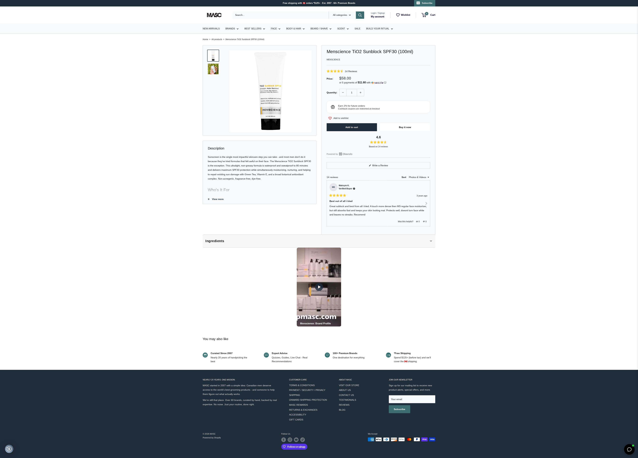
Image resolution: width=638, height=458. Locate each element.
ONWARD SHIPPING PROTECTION (308, 400)
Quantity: (332, 92)
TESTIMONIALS (347, 400)
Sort (404, 177)
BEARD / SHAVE (319, 28)
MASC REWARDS (298, 405)
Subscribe (427, 3)
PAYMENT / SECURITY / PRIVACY (307, 390)
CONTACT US (346, 395)
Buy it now (405, 127)
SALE (357, 28)
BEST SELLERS (252, 28)
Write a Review (384, 166)
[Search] (360, 15)
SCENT (341, 28)
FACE (274, 28)
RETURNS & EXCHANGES (303, 410)
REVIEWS (344, 405)
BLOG (342, 410)
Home (205, 39)
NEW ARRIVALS (211, 28)
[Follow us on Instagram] (290, 439)
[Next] (426, 203)
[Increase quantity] (360, 92)
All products (217, 39)
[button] (378, 71)
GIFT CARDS (296, 419)
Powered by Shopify (212, 438)
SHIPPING (294, 395)
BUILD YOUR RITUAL (377, 28)
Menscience (333, 59)
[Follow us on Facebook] (283, 439)
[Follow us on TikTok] (302, 439)
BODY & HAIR (293, 28)
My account (377, 16)
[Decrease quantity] (342, 92)
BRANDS (230, 28)
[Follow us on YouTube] (296, 439)
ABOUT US (345, 390)
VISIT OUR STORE (349, 385)
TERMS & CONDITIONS (302, 385)
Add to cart (351, 127)
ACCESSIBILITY (297, 414)
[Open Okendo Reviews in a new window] (339, 154)
